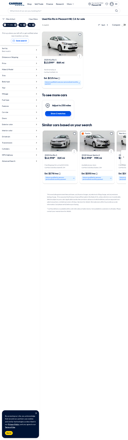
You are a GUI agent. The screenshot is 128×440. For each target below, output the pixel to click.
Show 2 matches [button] (58, 113)
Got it (8, 433)
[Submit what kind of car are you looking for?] (116, 10)
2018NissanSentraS (91, 155)
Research (60, 4)
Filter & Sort (10, 19)
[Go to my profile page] (114, 3)
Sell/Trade (39, 4)
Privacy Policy (13, 424)
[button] (10, 25)
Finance (49, 4)
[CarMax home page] (16, 3)
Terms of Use (10, 427)
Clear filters (33, 19)
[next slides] (123, 157)
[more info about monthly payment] (59, 78)
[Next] (80, 44)
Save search (21, 40)
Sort (103, 25)
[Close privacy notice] (36, 413)
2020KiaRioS (50, 59)
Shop (29, 4)
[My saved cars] (106, 3)
